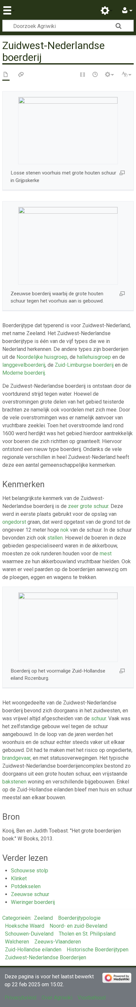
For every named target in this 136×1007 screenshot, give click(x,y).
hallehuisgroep (94, 357)
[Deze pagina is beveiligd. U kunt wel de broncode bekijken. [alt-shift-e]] (82, 75)
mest (106, 553)
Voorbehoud (92, 997)
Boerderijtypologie (79, 918)
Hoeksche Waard (24, 926)
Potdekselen (26, 886)
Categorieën (16, 918)
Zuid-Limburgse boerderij (84, 365)
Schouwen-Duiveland (29, 934)
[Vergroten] (122, 172)
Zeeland (43, 918)
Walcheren (17, 942)
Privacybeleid (20, 997)
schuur (98, 718)
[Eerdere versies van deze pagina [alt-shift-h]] (95, 75)
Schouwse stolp (29, 870)
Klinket (19, 878)
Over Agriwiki (57, 997)
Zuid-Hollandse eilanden (33, 949)
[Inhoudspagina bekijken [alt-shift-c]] (6, 75)
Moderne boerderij (23, 373)
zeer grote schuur (88, 506)
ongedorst (14, 522)
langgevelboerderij (23, 365)
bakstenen (14, 782)
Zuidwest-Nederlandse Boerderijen (45, 957)
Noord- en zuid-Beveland (78, 926)
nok (64, 530)
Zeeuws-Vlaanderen (57, 942)
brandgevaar (16, 758)
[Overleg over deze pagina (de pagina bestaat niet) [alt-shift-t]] (21, 75)
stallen (55, 538)
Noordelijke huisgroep (42, 357)
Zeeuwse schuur (30, 894)
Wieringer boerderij (33, 902)
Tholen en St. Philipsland (87, 934)
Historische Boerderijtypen (97, 949)
